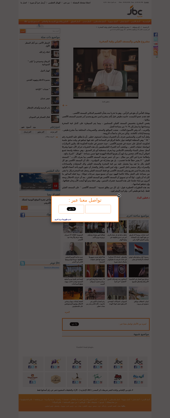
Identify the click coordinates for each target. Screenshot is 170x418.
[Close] (118, 195)
